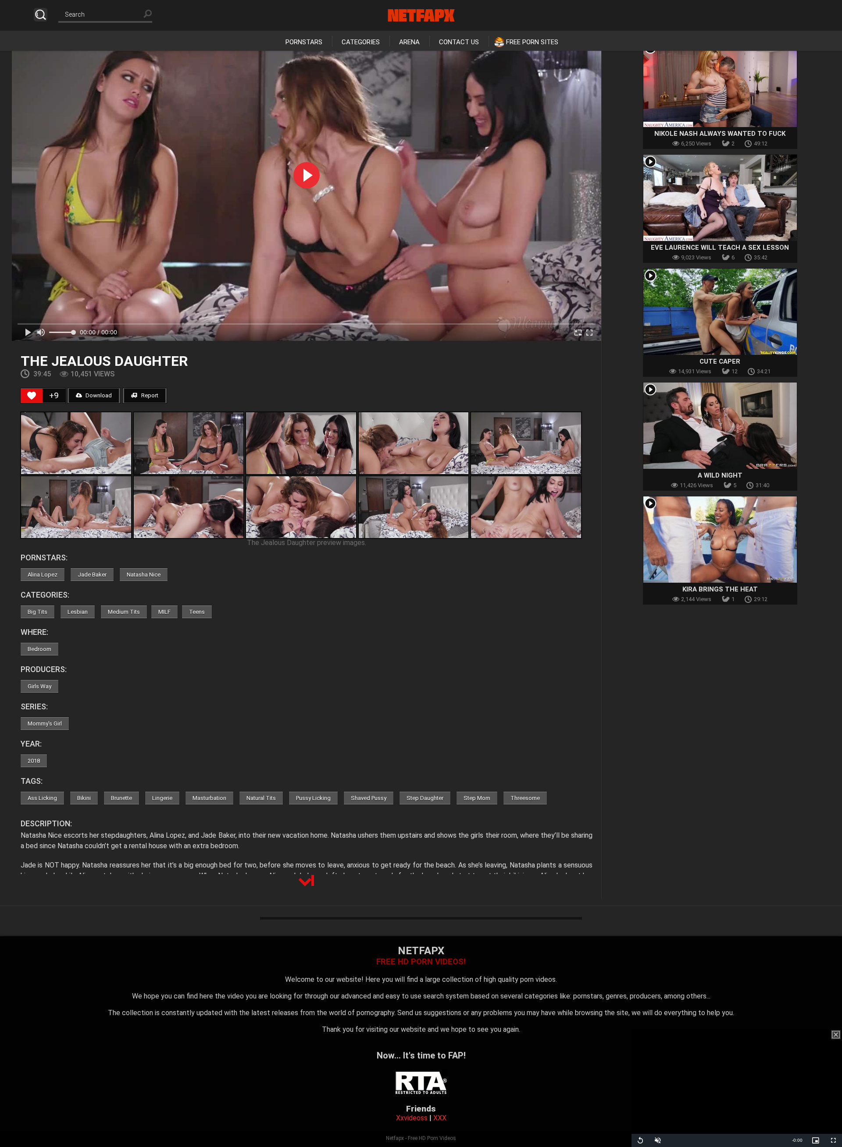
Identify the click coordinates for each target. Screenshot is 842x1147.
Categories (361, 42)
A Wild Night (720, 475)
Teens (197, 612)
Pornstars (303, 42)
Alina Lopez (42, 574)
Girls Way (39, 686)
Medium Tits (124, 612)
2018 (34, 761)
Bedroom (39, 649)
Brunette (121, 798)
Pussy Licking (313, 798)
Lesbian (78, 612)
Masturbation (209, 798)
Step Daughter (425, 798)
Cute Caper (719, 361)
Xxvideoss (412, 1118)
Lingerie (162, 798)
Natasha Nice (144, 574)
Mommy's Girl (45, 723)
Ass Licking (42, 798)
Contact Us (459, 42)
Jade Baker (92, 574)
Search (40, 14)
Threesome (525, 798)
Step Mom (477, 798)
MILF (164, 612)
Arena (409, 42)
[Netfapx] (421, 15)
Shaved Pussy (368, 798)
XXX (439, 1118)
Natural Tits (261, 798)
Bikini (84, 798)
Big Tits (37, 612)
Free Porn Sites (532, 42)
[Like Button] (32, 396)
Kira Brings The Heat (720, 589)
